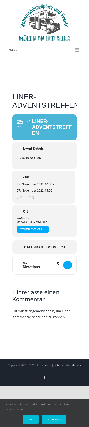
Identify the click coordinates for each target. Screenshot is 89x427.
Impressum (44, 365)
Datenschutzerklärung (67, 365)
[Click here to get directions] (67, 265)
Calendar (33, 247)
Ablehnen (54, 419)
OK (31, 419)
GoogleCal (57, 247)
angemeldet (37, 311)
